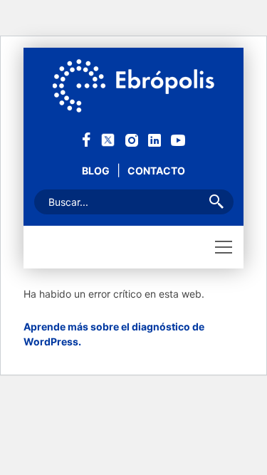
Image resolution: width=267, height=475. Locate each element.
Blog (96, 171)
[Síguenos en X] (107, 138)
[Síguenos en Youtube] (178, 139)
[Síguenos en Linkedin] (154, 139)
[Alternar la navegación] (223, 247)
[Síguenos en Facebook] (86, 138)
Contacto (156, 171)
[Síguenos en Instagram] (131, 139)
